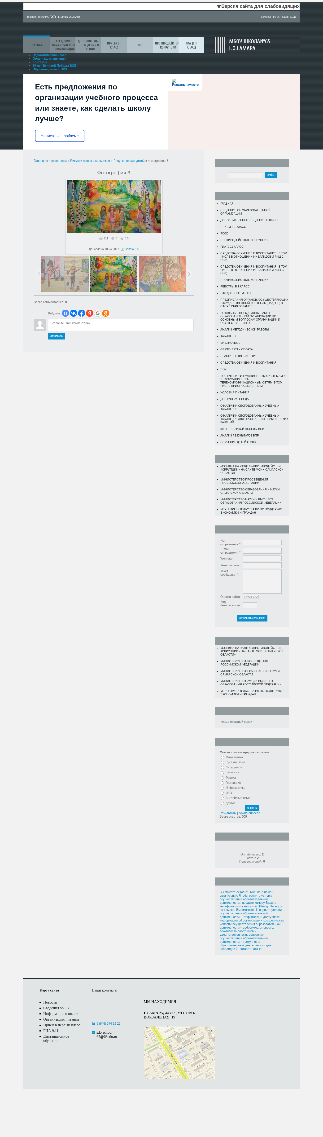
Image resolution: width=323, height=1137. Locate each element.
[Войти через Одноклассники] (105, 313)
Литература (234, 767)
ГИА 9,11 (50, 1031)
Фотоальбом (58, 161)
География (233, 782)
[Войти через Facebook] (81, 313)
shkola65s (132, 249)
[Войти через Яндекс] (89, 313)
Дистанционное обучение (56, 1038)
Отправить (56, 336)
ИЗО (229, 793)
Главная (266, 16)
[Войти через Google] (97, 313)
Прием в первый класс (61, 1025)
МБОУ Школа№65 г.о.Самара (249, 45)
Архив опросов (249, 813)
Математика (234, 757)
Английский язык (238, 798)
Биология (232, 772)
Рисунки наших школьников (90, 161)
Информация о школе (60, 1014)
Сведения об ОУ (56, 1008)
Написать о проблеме (60, 136)
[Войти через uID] (65, 313)
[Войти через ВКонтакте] (73, 313)
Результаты (228, 813)
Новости (50, 1002)
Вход (293, 16)
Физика (231, 777)
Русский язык (235, 762)
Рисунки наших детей (128, 161)
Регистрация (280, 16)
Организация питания (61, 1019)
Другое (231, 803)
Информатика (235, 787)
